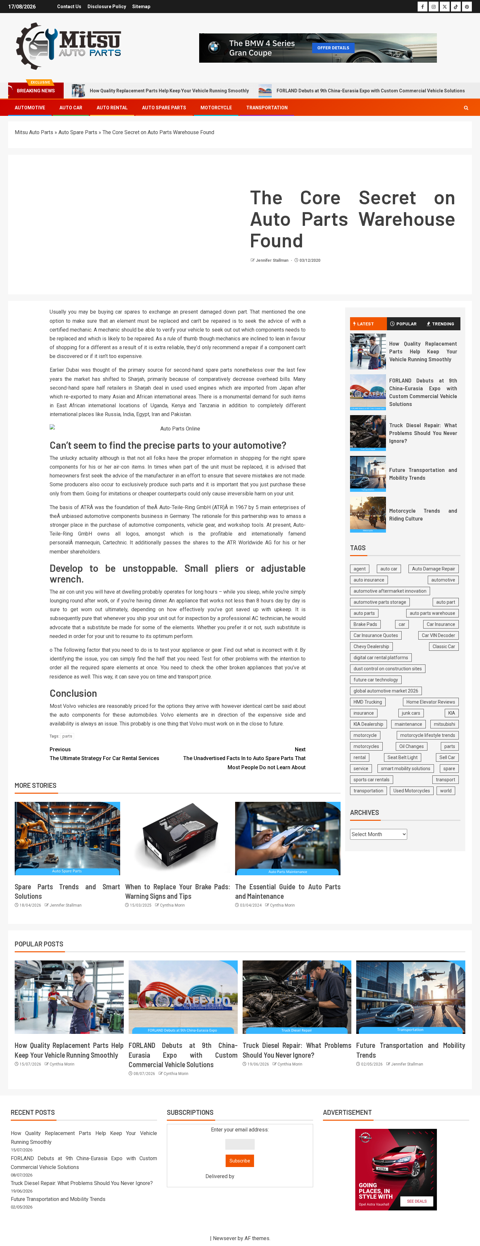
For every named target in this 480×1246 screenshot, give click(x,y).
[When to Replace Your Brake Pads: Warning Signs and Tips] (178, 838)
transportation (368, 790)
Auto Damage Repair (433, 568)
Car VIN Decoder (438, 635)
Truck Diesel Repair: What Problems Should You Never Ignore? (423, 432)
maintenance (408, 724)
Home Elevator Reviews (431, 702)
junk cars (411, 713)
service (361, 768)
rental (360, 757)
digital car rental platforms (381, 657)
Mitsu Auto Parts (34, 132)
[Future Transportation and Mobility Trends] (368, 474)
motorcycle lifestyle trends (427, 735)
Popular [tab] (406, 323)
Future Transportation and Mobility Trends (423, 473)
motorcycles (366, 746)
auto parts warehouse (432, 613)
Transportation (267, 107)
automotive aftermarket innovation (390, 591)
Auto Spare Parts (164, 107)
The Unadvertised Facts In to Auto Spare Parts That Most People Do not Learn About (244, 758)
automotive (443, 580)
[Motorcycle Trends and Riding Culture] (368, 515)
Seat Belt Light (403, 757)
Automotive (30, 107)
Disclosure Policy (107, 6)
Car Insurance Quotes (376, 635)
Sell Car (447, 757)
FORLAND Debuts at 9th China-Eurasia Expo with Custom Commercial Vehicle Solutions (371, 90)
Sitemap (141, 6)
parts (67, 736)
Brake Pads (365, 624)
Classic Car (444, 646)
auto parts (364, 613)
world (446, 790)
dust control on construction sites (388, 668)
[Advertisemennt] (318, 47)
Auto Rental (112, 107)
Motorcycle (216, 107)
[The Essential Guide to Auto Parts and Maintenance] (288, 838)
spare (449, 768)
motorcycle (365, 735)
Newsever (224, 1238)
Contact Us (69, 6)
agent (360, 568)
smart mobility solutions (405, 768)
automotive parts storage (380, 602)
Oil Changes (411, 746)
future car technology (376, 679)
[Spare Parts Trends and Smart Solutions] (67, 838)
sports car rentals (372, 779)
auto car (388, 568)
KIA (451, 713)
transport (445, 779)
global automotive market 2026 (386, 690)
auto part (445, 602)
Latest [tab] (365, 323)
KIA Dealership (368, 724)
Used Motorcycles (411, 790)
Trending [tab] (443, 323)
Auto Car (70, 107)
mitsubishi (444, 724)
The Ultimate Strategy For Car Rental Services (104, 753)
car (402, 624)
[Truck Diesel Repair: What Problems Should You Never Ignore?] (368, 433)
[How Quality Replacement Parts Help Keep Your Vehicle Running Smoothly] (368, 351)
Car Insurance (441, 624)
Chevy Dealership (371, 646)
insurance (364, 713)
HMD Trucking (368, 702)
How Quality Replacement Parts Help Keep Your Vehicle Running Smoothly (169, 90)
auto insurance (369, 580)
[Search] (466, 107)
